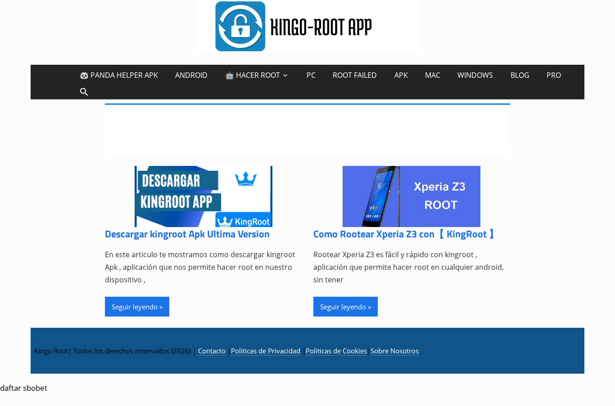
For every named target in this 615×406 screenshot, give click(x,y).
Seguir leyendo (135, 306)
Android (191, 75)
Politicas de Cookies (336, 350)
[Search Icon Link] (84, 91)
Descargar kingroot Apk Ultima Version (187, 233)
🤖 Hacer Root (252, 75)
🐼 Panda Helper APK (119, 75)
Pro (554, 75)
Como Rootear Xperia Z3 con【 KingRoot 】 (406, 233)
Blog (520, 75)
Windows (475, 75)
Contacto (212, 350)
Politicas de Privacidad (265, 350)
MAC (432, 75)
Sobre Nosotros (395, 350)
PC (311, 75)
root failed (355, 75)
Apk (401, 75)
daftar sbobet (23, 388)
